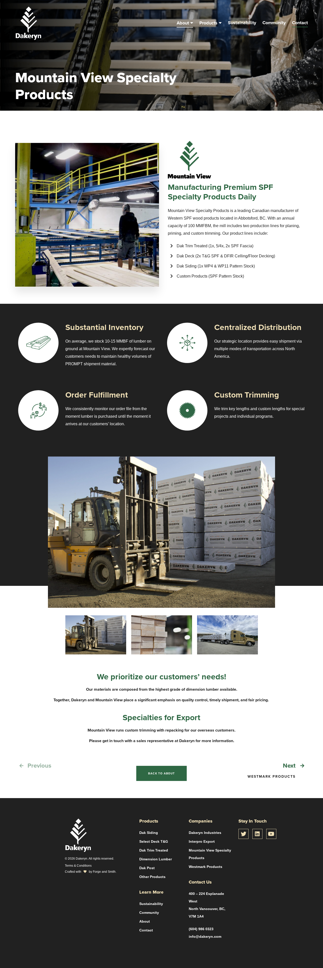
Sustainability (242, 22)
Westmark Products (205, 867)
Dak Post (147, 868)
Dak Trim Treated (153, 850)
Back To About (161, 773)
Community (274, 22)
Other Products (152, 877)
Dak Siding (148, 833)
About (183, 23)
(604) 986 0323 (201, 929)
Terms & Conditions (78, 865)
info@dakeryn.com (205, 936)
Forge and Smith (104, 871)
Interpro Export (202, 841)
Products (208, 23)
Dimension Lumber (155, 859)
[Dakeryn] (28, 37)
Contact (300, 22)
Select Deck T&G (153, 841)
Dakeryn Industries (205, 833)
